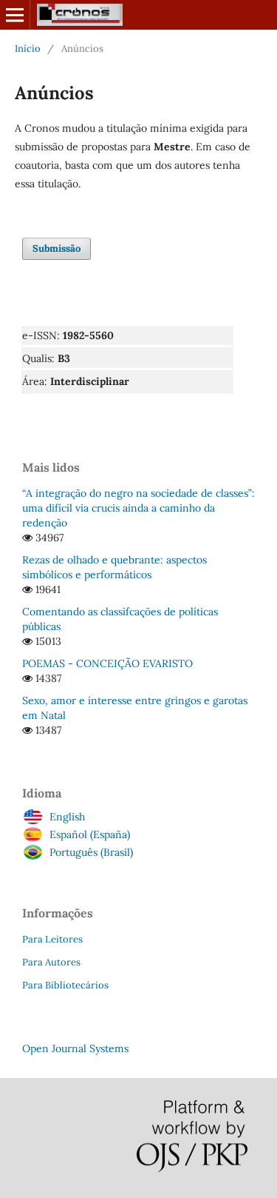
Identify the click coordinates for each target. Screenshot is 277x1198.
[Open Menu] (15, 15)
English (67, 816)
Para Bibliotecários (65, 985)
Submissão (57, 248)
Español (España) (89, 834)
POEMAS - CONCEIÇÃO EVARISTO (107, 663)
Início (28, 48)
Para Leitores (52, 939)
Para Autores (51, 962)
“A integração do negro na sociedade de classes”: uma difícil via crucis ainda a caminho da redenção (138, 507)
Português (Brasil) (91, 852)
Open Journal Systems (75, 1048)
